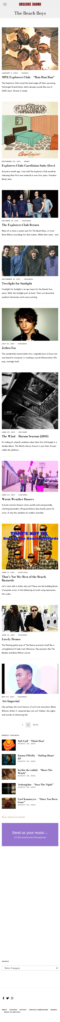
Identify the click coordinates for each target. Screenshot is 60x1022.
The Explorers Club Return (20, 225)
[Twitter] (8, 998)
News (27, 161)
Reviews (23, 432)
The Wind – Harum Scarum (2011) (25, 436)
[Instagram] (12, 998)
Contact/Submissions (38, 1010)
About (4, 1010)
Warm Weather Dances (18, 499)
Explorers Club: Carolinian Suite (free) (28, 165)
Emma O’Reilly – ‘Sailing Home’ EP (36, 757)
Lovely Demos (11, 639)
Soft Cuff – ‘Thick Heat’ (31, 741)
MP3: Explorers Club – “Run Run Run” (28, 77)
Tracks (25, 73)
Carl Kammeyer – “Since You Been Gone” (38, 800)
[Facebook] (3, 998)
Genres (54, 1010)
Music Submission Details (13, 817)
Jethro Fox (9, 348)
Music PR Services (12, 1012)
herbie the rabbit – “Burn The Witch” (35, 771)
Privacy (23, 1010)
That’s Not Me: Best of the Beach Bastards (24, 579)
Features (26, 221)
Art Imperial (11, 701)
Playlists (23, 572)
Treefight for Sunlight (17, 283)
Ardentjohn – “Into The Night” (36, 784)
